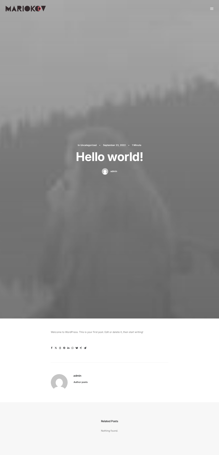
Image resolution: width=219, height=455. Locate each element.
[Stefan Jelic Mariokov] (26, 8)
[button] (52, 348)
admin (113, 171)
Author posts (81, 382)
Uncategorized (88, 145)
